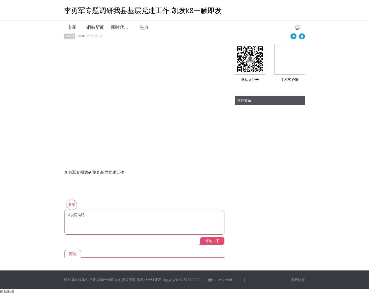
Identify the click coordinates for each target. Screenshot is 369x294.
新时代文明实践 (120, 27)
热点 (144, 27)
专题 (72, 27)
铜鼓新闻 (95, 27)
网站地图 (7, 291)
